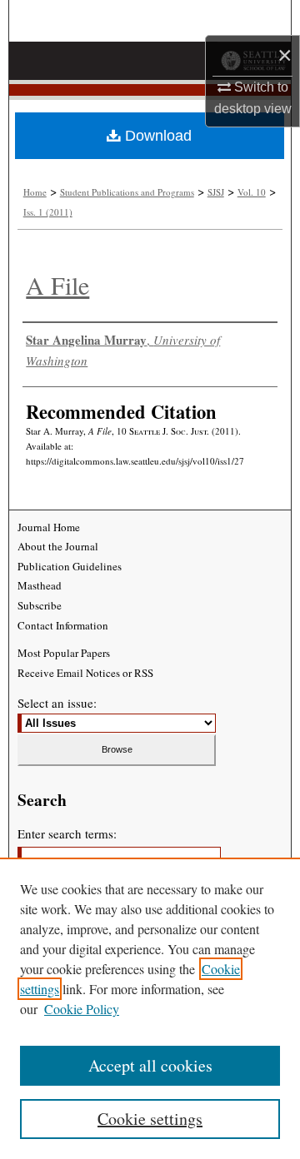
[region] (150, 1008)
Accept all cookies (150, 1065)
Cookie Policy (81, 1008)
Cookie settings (150, 1118)
